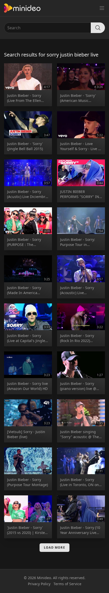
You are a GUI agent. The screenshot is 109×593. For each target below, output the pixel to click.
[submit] (98, 27)
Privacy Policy (39, 583)
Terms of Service (67, 583)
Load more (54, 547)
